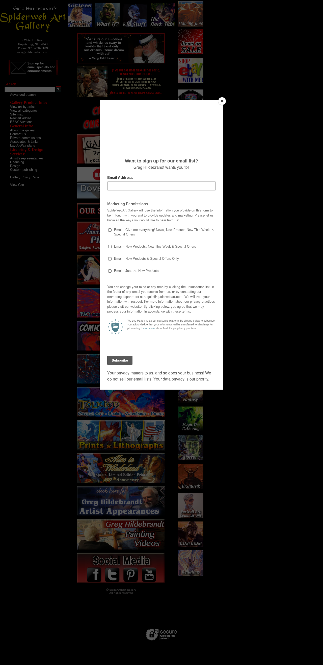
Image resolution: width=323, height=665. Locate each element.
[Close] (222, 101)
